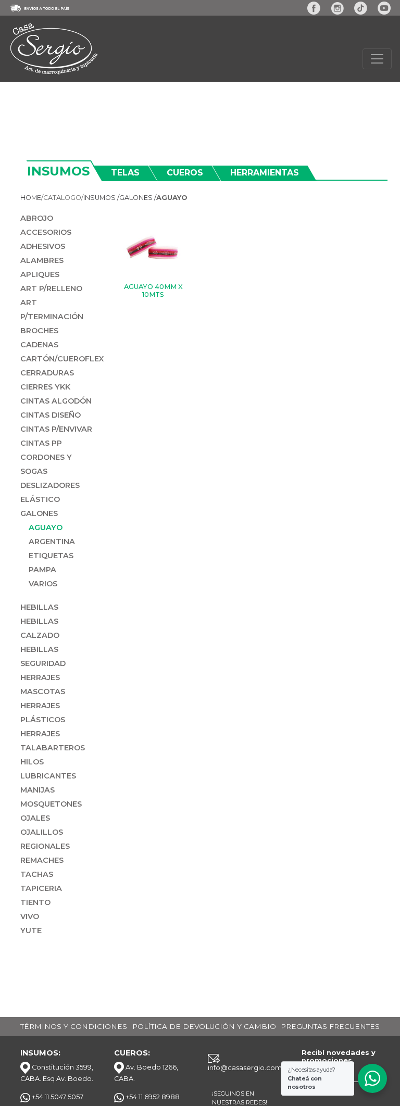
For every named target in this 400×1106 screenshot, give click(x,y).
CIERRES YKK (45, 387)
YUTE (31, 930)
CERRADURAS (47, 373)
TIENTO (35, 902)
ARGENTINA (52, 541)
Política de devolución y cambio (204, 1026)
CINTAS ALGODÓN (56, 401)
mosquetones (51, 804)
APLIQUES (39, 274)
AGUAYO (46, 527)
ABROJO (36, 218)
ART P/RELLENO (51, 288)
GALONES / (137, 198)
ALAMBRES (42, 260)
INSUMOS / (101, 198)
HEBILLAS (39, 607)
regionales (45, 846)
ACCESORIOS (45, 232)
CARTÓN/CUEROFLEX (62, 358)
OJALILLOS (41, 832)
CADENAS (39, 344)
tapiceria (41, 888)
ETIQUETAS (51, 555)
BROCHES (39, 330)
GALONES (39, 513)
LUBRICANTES (48, 776)
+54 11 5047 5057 (56, 1097)
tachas (36, 874)
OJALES (35, 818)
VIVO (29, 916)
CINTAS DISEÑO (50, 415)
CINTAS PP (41, 443)
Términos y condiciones (73, 1026)
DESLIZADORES (50, 485)
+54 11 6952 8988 (152, 1097)
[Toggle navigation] (377, 58)
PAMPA (42, 569)
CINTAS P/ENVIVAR (56, 429)
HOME (30, 198)
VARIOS (43, 583)
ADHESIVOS (42, 246)
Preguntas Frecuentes (330, 1026)
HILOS (32, 761)
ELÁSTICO (40, 499)
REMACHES (42, 860)
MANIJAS (37, 790)
